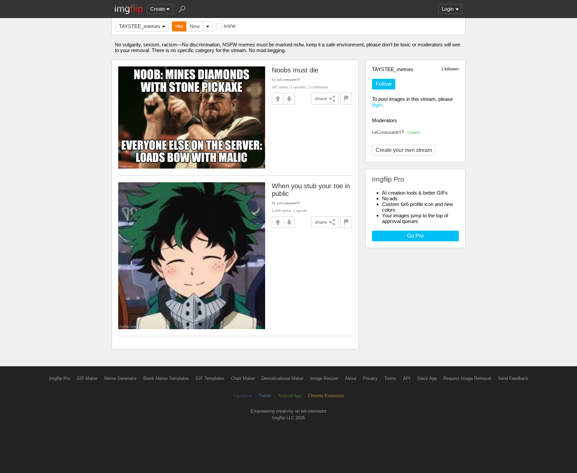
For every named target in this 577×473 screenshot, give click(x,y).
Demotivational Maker (282, 378)
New (195, 26)
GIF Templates (210, 378)
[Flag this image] (346, 98)
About (350, 378)
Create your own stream (404, 150)
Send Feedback (513, 378)
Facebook (242, 395)
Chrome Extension (326, 395)
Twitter (265, 395)
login (377, 104)
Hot (179, 26)
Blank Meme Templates (166, 378)
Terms (390, 378)
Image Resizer (324, 378)
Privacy (370, 378)
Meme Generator (120, 378)
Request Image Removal (467, 378)
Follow (384, 84)
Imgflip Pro (59, 378)
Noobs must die (295, 70)
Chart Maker (243, 378)
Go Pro (415, 236)
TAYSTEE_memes (139, 26)
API (406, 378)
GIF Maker (87, 378)
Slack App (427, 378)
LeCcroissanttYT (396, 132)
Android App (290, 395)
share (321, 98)
